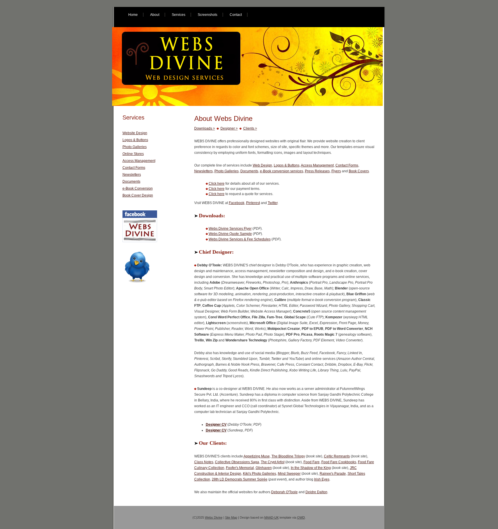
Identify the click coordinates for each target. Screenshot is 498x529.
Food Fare (311, 462)
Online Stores (133, 154)
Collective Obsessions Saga (237, 462)
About (154, 15)
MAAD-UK (271, 517)
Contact (236, 15)
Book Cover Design (137, 195)
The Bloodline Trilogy (288, 456)
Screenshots (207, 15)
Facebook (236, 203)
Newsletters (203, 171)
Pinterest (253, 203)
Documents (249, 171)
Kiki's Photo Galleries (259, 474)
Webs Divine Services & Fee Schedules (240, 239)
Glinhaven (264, 468)
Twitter (273, 203)
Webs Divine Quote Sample (230, 234)
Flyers (336, 171)
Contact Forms (346, 165)
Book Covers (359, 171)
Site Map (231, 517)
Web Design (262, 165)
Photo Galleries (226, 171)
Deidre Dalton (316, 492)
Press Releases (317, 171)
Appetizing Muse (257, 456)
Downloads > (204, 128)
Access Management (317, 165)
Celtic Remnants (337, 456)
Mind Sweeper (289, 474)
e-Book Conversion (137, 188)
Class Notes (203, 462)
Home (133, 15)
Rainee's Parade (333, 474)
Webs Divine (213, 517)
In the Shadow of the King (311, 468)
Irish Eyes (321, 479)
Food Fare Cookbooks (338, 462)
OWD (301, 517)
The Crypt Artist (272, 462)
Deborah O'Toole (284, 492)
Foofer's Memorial (240, 468)
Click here (217, 184)
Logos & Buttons (286, 165)
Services (178, 15)
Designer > (229, 128)
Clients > (250, 128)
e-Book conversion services (281, 171)
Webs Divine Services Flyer (230, 229)
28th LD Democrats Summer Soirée (239, 479)
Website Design (134, 133)
